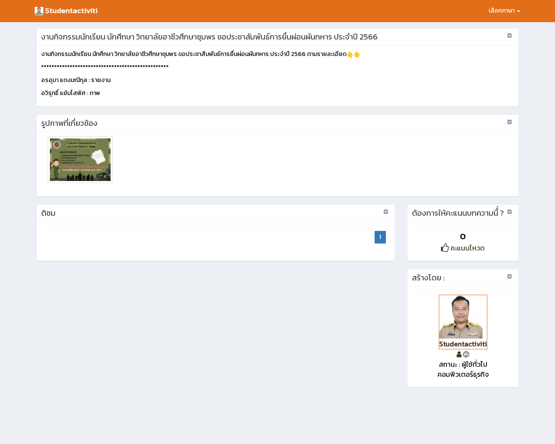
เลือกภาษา (502, 10)
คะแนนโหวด (467, 248)
